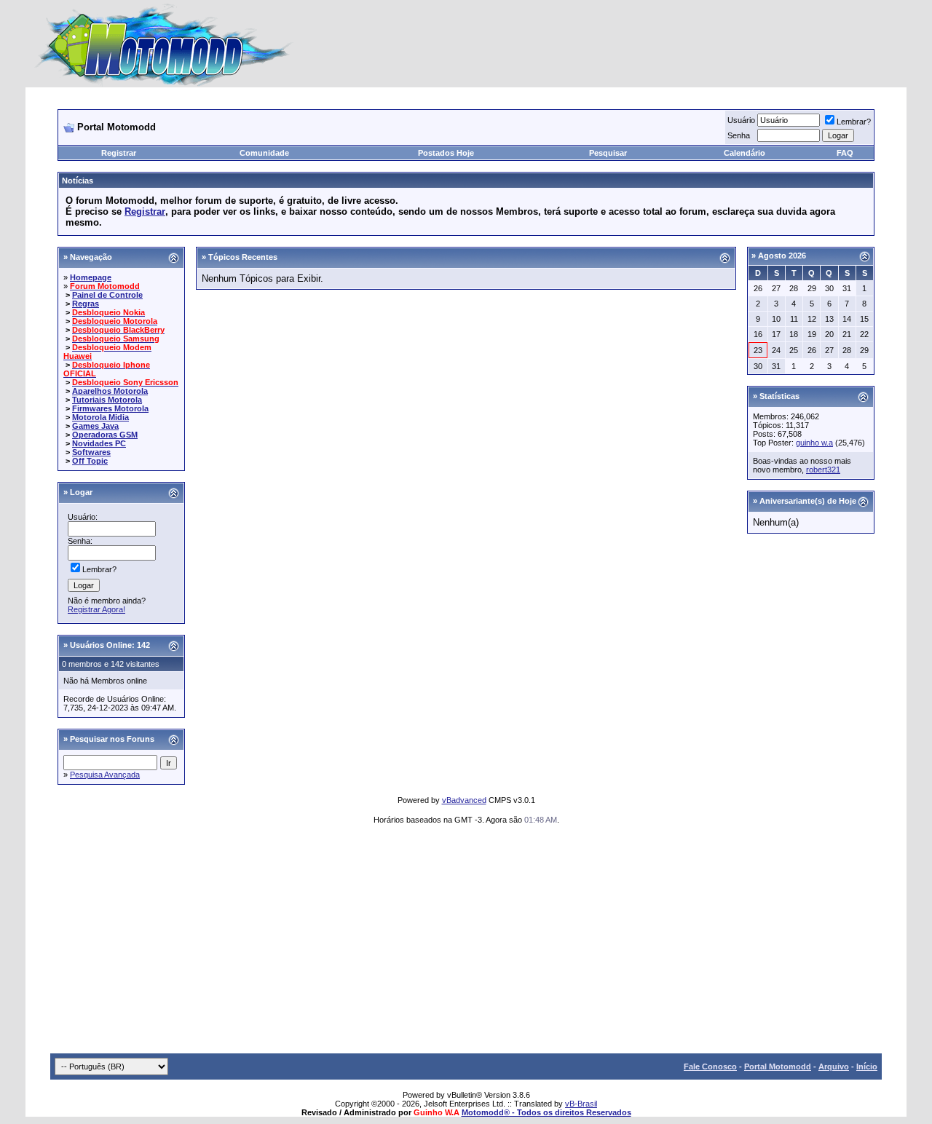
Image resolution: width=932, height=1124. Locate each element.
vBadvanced (464, 800)
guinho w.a (814, 442)
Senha (738, 135)
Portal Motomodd (777, 1066)
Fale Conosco (710, 1066)
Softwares (91, 452)
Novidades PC (99, 443)
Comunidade (264, 153)
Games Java (95, 426)
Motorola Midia (100, 417)
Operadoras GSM (105, 434)
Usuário (741, 120)
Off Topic (90, 460)
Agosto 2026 (782, 255)
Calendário (744, 153)
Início (866, 1066)
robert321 (823, 469)
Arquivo (833, 1066)
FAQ (845, 153)
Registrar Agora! (96, 609)
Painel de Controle (107, 294)
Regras (85, 303)
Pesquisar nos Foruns (112, 739)
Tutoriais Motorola (107, 399)
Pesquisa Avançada (105, 774)
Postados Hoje (446, 153)
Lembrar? (854, 121)
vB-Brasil (581, 1103)
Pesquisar (608, 153)
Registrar (118, 153)
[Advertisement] (466, 944)
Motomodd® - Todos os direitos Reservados (546, 1112)
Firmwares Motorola (110, 408)
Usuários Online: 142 (110, 645)
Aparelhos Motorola (110, 391)
